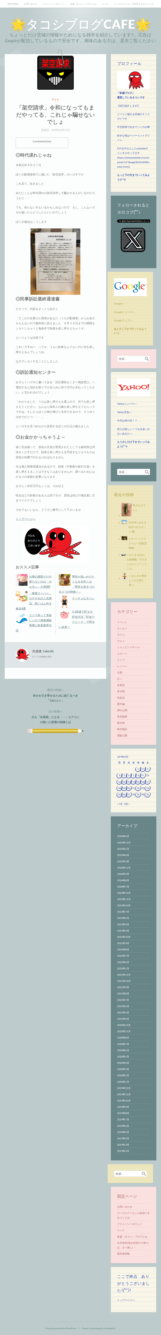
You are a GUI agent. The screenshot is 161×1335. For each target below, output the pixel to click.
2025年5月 (123, 848)
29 (138, 794)
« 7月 (120, 803)
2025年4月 (123, 855)
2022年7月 (123, 955)
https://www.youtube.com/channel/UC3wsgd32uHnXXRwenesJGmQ (133, 162)
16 (143, 781)
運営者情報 (12, 4)
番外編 (121, 703)
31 (147, 794)
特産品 (121, 697)
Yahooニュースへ (127, 403)
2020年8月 (123, 1037)
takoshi (48, 651)
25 (119, 794)
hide (48, 141)
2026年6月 (123, 836)
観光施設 (122, 728)
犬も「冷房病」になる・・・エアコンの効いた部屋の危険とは (55, 716)
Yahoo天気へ (124, 412)
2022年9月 (123, 943)
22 (138, 788)
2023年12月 (124, 892)
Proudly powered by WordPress (61, 1328)
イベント (122, 622)
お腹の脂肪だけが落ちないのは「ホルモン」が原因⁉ (40, 581)
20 (129, 788)
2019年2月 (123, 1150)
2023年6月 (123, 917)
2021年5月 (123, 1012)
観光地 (121, 722)
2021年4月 (123, 1018)
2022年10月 (124, 936)
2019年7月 (123, 1119)
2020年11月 (124, 1031)
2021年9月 (123, 987)
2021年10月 (124, 980)
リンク (105, 4)
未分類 (121, 691)
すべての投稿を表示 (42, 656)
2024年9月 (123, 873)
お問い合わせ (30, 4)
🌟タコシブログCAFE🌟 (80, 24)
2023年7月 (123, 911)
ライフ (55, 99)
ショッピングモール (128, 647)
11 (119, 781)
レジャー (122, 666)
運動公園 (122, 735)
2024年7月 (123, 886)
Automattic (109, 1328)
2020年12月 (124, 1024)
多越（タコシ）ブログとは (83, 4)
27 (129, 794)
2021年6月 (123, 1006)
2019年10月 (124, 1100)
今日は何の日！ (126, 420)
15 (138, 781)
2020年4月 (123, 1062)
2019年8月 (123, 1113)
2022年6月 (123, 962)
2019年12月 (124, 1088)
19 (124, 788)
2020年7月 (123, 1043)
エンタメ (122, 628)
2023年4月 (123, 924)
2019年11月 (124, 1094)
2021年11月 (124, 974)
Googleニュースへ (124, 311)
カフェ (121, 634)
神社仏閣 (122, 710)
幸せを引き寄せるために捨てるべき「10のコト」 (55, 695)
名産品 (121, 684)
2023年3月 (123, 930)
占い (119, 678)
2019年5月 (123, 1132)
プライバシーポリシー (54, 4)
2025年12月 (124, 842)
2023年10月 (124, 905)
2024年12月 (124, 867)
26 (124, 794)
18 (119, 788)
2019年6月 (123, 1125)
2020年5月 (123, 1056)
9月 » (127, 803)
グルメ (121, 640)
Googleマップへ (123, 320)
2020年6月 (123, 1050)
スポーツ (122, 653)
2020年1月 (123, 1081)
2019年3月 (123, 1144)
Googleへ (119, 303)
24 (147, 788)
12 (124, 781)
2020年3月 (123, 1069)
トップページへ (26, 519)
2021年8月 (123, 993)
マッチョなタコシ (83, 598)
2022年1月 (123, 968)
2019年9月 (123, 1106)
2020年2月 (123, 1075)
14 (133, 781)
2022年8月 (123, 949)
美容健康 (122, 716)
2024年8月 (123, 880)
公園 (119, 672)
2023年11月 (124, 899)
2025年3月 (123, 861)
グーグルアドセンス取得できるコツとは (134, 4)
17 (147, 781)
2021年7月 (123, 999)
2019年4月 (123, 1138)
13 (129, 781)
